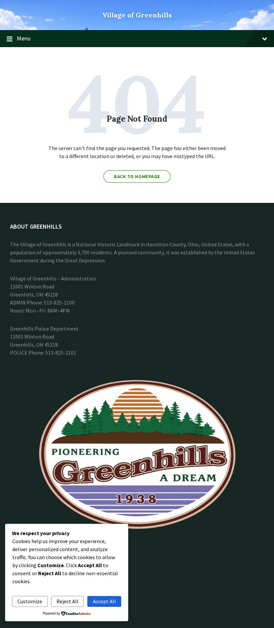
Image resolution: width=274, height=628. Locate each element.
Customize (29, 601)
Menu (23, 38)
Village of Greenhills (137, 15)
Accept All (104, 601)
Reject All (67, 601)
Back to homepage (137, 176)
